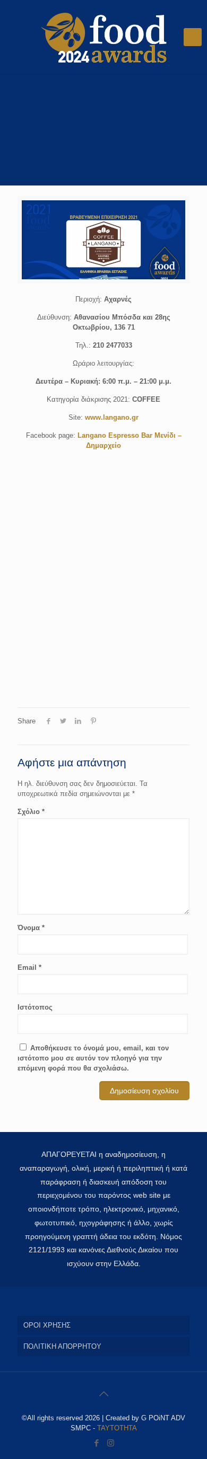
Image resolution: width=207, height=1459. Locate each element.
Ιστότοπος (35, 1007)
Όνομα (31, 928)
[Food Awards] (103, 37)
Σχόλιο (31, 812)
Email (29, 967)
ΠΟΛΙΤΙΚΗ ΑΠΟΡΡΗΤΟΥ (62, 1346)
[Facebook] (96, 1442)
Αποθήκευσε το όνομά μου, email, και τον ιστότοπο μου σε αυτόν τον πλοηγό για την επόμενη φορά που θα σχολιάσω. (93, 1058)
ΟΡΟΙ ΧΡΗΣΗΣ (47, 1325)
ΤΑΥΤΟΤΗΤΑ (117, 1428)
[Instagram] (110, 1442)
